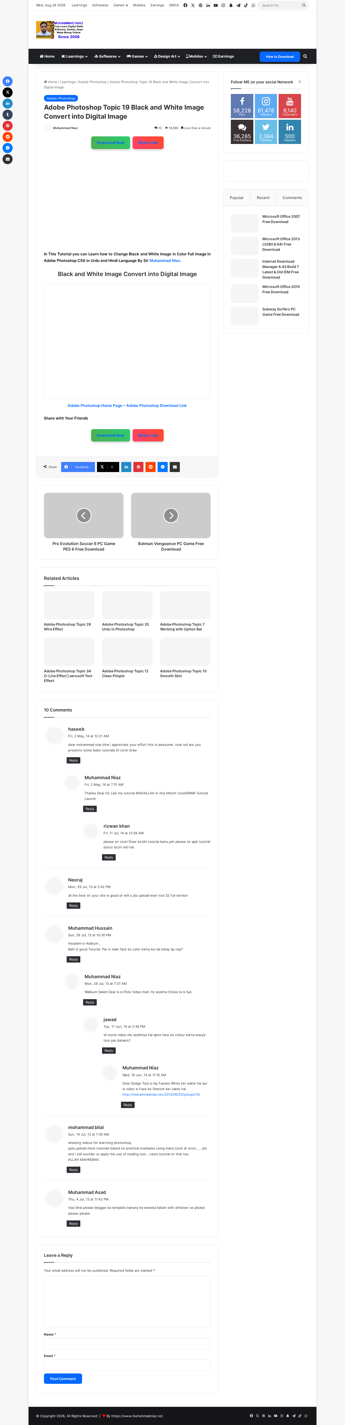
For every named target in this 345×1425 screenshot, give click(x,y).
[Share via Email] (175, 467)
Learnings (79, 5)
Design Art (166, 56)
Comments (292, 197)
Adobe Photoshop (92, 82)
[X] (8, 92)
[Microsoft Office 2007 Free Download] (245, 223)
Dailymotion (95, 292)
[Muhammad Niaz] (60, 30)
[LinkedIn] (126, 467)
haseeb (76, 729)
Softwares (100, 5)
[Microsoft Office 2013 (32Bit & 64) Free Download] (245, 245)
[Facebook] (8, 81)
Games (137, 56)
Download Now (111, 142)
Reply (73, 760)
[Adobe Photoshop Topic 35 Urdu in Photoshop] (127, 605)
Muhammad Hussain (90, 928)
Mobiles (139, 5)
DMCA (174, 5)
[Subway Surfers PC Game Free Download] (245, 316)
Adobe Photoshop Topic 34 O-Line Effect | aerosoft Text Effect (68, 676)
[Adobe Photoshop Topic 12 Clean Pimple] (127, 651)
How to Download (280, 57)
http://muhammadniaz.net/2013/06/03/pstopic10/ (161, 1094)
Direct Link (148, 142)
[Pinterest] (138, 467)
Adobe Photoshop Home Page (95, 405)
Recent (263, 197)
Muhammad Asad (87, 1192)
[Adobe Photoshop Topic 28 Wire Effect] (69, 605)
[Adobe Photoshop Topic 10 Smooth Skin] (185, 651)
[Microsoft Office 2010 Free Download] (245, 293)
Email (50, 1356)
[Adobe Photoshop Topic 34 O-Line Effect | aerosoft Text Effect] (69, 651)
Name (50, 1334)
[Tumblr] (8, 115)
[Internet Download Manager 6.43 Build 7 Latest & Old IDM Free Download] (245, 268)
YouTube (60, 292)
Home (49, 56)
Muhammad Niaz (65, 128)
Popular (237, 197)
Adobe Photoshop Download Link (156, 405)
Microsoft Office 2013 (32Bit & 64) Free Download (281, 244)
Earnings (157, 5)
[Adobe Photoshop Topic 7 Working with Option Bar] (185, 605)
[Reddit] (150, 467)
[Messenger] (163, 467)
